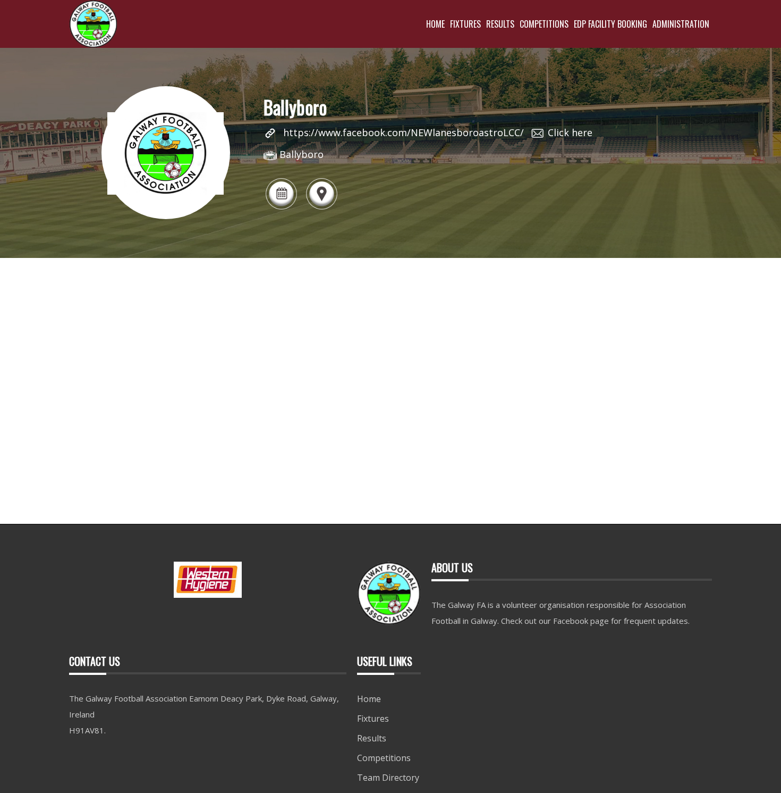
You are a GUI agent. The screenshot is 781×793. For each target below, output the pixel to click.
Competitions (384, 758)
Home (369, 699)
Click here (570, 132)
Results (371, 738)
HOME (435, 24)
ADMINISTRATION (680, 24)
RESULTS (500, 24)
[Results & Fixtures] (281, 208)
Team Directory (388, 777)
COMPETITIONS (544, 24)
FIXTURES (465, 24)
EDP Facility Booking (610, 24)
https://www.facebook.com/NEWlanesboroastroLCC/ (403, 132)
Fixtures (373, 718)
